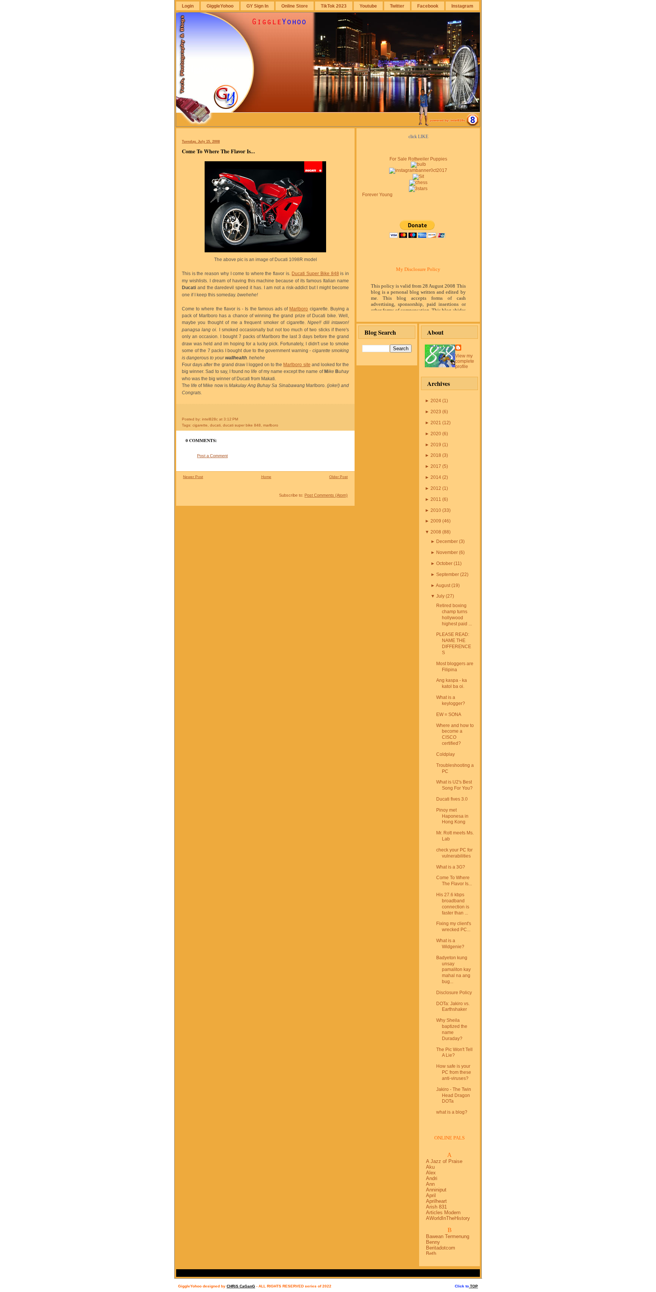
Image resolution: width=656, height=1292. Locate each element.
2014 (435, 477)
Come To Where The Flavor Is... (218, 151)
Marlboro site (296, 364)
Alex (431, 1173)
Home (266, 477)
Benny (433, 1242)
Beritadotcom (440, 1248)
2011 (435, 499)
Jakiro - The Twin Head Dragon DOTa (453, 1095)
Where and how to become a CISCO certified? (455, 734)
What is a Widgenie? (450, 943)
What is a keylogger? (450, 700)
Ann (430, 1184)
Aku (430, 1167)
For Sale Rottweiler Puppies (418, 159)
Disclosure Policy (454, 992)
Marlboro (298, 309)
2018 (435, 455)
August (443, 585)
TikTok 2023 (334, 5)
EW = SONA (448, 714)
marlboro (270, 425)
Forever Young (377, 194)
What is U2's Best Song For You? (454, 785)
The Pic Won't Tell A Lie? (454, 1052)
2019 (435, 444)
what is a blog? (451, 1112)
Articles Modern (443, 1212)
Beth (431, 1253)
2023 (435, 411)
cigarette (200, 425)
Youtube (368, 5)
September (447, 574)
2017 (435, 466)
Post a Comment (212, 455)
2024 (435, 400)
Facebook (427, 5)
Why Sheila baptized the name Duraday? (451, 1029)
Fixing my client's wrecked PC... (453, 926)
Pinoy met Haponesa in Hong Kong (452, 816)
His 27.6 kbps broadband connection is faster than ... (452, 903)
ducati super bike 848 (242, 425)
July (440, 596)
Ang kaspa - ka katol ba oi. (451, 683)
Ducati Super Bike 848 (315, 273)
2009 (435, 521)
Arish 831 (436, 1207)
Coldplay (445, 754)
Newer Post (193, 477)
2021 (435, 422)
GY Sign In (257, 5)
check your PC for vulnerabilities (454, 853)
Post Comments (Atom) (326, 495)
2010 (435, 510)
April (431, 1195)
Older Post (338, 477)
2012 (435, 488)
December (447, 541)
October (444, 563)
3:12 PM (231, 419)
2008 (435, 532)
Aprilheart (436, 1201)
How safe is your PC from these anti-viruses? (453, 1072)
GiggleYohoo (220, 5)
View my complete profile (464, 361)
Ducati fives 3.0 (452, 799)
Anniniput (436, 1190)
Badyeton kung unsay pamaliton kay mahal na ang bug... (453, 969)
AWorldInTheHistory (448, 1218)
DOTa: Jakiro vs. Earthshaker (453, 1006)
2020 (435, 433)
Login (188, 5)
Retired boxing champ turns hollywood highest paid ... (454, 614)
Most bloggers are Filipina (454, 666)
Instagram (462, 5)
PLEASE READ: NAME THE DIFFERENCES (453, 643)
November (447, 552)
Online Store (294, 5)
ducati (215, 425)
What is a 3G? (450, 867)
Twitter (397, 5)
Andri (431, 1178)
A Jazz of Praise (444, 1161)
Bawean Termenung (447, 1236)
